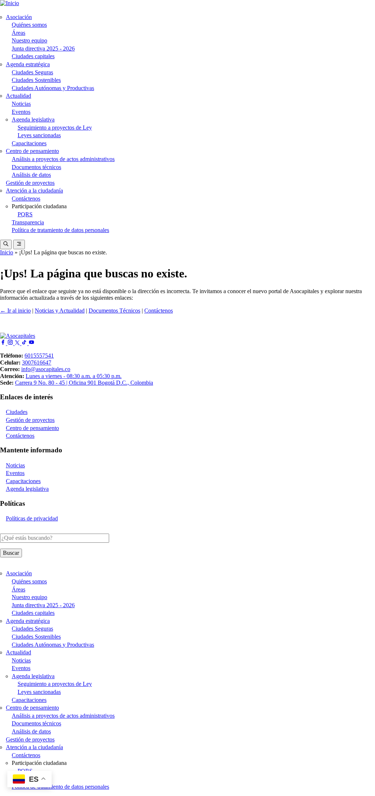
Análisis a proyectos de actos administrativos (63, 159)
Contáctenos (26, 198)
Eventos (21, 112)
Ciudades (16, 412)
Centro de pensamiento (32, 151)
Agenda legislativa (33, 119)
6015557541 (39, 355)
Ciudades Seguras (32, 72)
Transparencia (28, 222)
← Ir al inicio (15, 310)
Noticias (21, 104)
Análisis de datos (31, 175)
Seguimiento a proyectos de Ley (55, 127)
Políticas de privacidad (32, 518)
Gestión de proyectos (30, 183)
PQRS (25, 214)
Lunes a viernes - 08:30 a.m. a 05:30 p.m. (74, 376)
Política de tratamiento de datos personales (60, 230)
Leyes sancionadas (39, 135)
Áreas (18, 33)
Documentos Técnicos (114, 310)
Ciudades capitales (33, 56)
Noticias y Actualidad (60, 310)
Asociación (19, 17)
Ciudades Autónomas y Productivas (53, 88)
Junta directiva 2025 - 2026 (43, 48)
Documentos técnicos (36, 167)
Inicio (6, 252)
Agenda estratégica (28, 64)
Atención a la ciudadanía (34, 190)
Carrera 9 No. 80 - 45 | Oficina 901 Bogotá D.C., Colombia (84, 383)
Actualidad (18, 96)
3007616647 (36, 362)
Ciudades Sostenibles (36, 80)
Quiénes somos (29, 25)
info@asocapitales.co (45, 369)
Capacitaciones (29, 143)
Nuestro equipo (29, 40)
